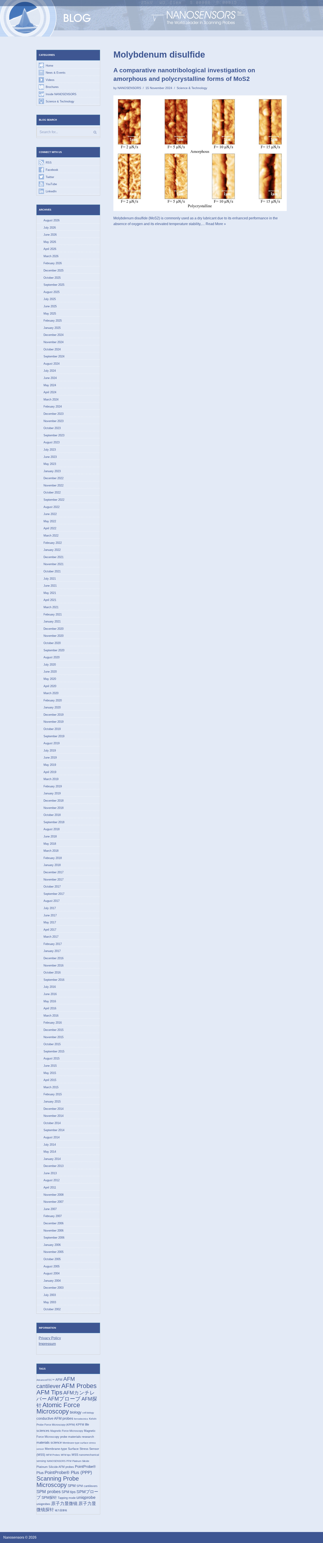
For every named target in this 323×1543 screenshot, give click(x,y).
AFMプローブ (64, 1399)
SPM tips (69, 1492)
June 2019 (50, 757)
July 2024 (50, 370)
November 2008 (54, 1194)
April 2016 (50, 1008)
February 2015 (53, 1094)
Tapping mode (67, 1497)
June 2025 (50, 306)
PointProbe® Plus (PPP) (68, 1472)
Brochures (52, 87)
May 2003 (50, 1302)
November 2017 (54, 879)
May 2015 (50, 1073)
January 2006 (52, 1244)
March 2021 (51, 607)
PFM (68, 1461)
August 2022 (52, 507)
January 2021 (52, 621)
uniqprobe (86, 1497)
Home (49, 65)
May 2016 (50, 1001)
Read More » (216, 224)
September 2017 (54, 893)
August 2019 (52, 743)
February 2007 (53, 1216)
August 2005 (52, 1266)
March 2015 (51, 1087)
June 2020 (50, 671)
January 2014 (52, 1159)
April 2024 (50, 392)
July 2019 (50, 750)
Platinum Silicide (80, 1461)
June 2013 (50, 1173)
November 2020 (54, 635)
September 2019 (54, 736)
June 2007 (50, 1209)
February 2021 (53, 614)
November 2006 (54, 1230)
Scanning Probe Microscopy (57, 1481)
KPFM (80, 1424)
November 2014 (54, 1115)
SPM (72, 1485)
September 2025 (54, 284)
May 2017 (50, 922)
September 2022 (54, 499)
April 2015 (50, 1080)
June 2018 (50, 836)
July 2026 (50, 227)
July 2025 (50, 299)
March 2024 (51, 399)
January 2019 (52, 793)
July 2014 (50, 1144)
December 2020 (54, 628)
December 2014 (54, 1108)
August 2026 (52, 220)
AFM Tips (49, 1392)
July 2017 (50, 908)
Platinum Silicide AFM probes (55, 1466)
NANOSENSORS (56, 1461)
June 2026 (50, 234)
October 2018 (52, 815)
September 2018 (54, 822)
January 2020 (52, 707)
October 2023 (52, 428)
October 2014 (52, 1123)
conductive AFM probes (54, 1418)
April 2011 (50, 1187)
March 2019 (51, 779)
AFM (58, 1379)
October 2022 (52, 492)
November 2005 (54, 1252)
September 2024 (54, 356)
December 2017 (54, 872)
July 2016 (50, 986)
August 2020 (52, 657)
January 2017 (52, 951)
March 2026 (51, 256)
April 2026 (50, 249)
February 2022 (53, 542)
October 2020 (52, 643)
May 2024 (50, 385)
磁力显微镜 (61, 1510)
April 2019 (50, 772)
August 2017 (52, 901)
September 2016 (54, 979)
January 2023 (52, 471)
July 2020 (50, 664)
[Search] (95, 132)
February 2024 (53, 406)
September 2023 (54, 435)
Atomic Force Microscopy (58, 1408)
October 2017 (52, 886)
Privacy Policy (50, 1338)
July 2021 (50, 578)
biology (76, 1412)
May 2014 (50, 1151)
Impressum (47, 1344)
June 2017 (50, 915)
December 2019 (54, 714)
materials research (81, 1436)
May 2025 (50, 313)
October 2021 (52, 571)
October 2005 (52, 1259)
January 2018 (52, 865)
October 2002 (52, 1309)
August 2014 (52, 1137)
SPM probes (48, 1491)
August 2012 (52, 1180)
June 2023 (50, 457)
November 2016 (54, 965)
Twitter (50, 177)
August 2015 (52, 1058)
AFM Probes (79, 1385)
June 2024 (50, 378)
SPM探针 (49, 1497)
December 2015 (54, 1030)
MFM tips (66, 1455)
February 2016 (53, 1022)
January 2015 (52, 1101)
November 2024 (54, 342)
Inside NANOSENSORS (61, 94)
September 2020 (54, 650)
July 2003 (50, 1295)
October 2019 (52, 729)
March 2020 (51, 693)
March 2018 (51, 850)
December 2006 (54, 1223)
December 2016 (54, 958)
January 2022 (52, 549)
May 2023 (50, 464)
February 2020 (53, 700)
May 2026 (50, 242)
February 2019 (53, 786)
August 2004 (52, 1273)
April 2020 (50, 686)
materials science (49, 1442)
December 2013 (54, 1166)
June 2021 (50, 585)
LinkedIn (51, 191)
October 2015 (52, 1044)
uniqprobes (43, 1504)
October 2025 (52, 277)
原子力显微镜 (64, 1503)
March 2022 (51, 535)
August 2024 (52, 363)
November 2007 (54, 1201)
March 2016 (51, 1015)
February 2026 (53, 263)
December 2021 (54, 557)
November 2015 (54, 1037)
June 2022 (50, 514)
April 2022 (50, 528)
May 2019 (50, 764)
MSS (75, 1454)
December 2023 (54, 413)
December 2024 (54, 335)
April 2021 (50, 600)
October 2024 (52, 349)
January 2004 (52, 1280)
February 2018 (53, 858)
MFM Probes (53, 1455)
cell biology (88, 1412)
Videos (50, 80)
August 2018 (52, 829)
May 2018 (50, 843)
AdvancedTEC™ (45, 1380)
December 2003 (54, 1287)
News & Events (55, 72)
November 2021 (54, 564)
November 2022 (54, 485)
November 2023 (54, 421)
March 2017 (51, 936)
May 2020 (50, 679)
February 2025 (53, 320)
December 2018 (54, 800)
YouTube (51, 184)
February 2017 (53, 944)
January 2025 (52, 327)
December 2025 (54, 270)
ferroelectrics (81, 1418)
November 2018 (54, 808)
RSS (49, 162)
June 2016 (50, 994)
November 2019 (54, 721)
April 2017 (50, 929)
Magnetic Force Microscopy (66, 1430)
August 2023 (52, 442)
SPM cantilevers (87, 1486)
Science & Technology (60, 101)
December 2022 (54, 478)
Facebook (52, 169)
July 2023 (50, 449)
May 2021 (50, 593)
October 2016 (52, 972)
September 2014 (54, 1130)
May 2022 (50, 521)
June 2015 (50, 1065)
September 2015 (54, 1051)
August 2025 (52, 292)
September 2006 (54, 1237)
